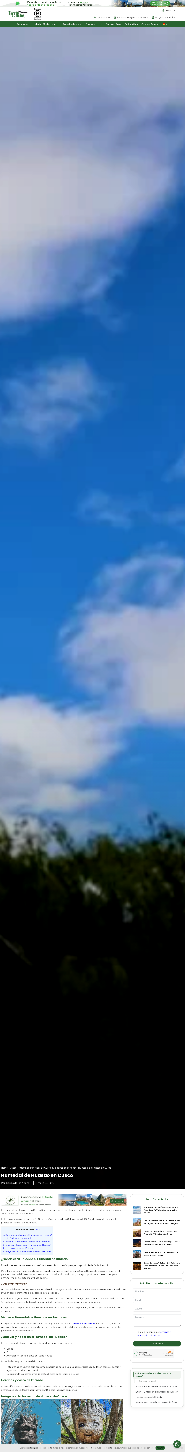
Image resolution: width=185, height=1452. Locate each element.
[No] (181, 1448)
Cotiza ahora (117, 1201)
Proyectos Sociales (165, 17)
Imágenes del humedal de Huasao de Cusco (27, 1251)
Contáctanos (104, 17)
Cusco (13, 1168)
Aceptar (160, 1448)
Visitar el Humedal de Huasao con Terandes (26, 1241)
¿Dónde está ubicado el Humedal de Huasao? (27, 1235)
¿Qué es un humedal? (18, 1238)
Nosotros (170, 10)
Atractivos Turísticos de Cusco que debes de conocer (47, 1168)
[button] (24, 24)
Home (4, 1168)
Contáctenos (157, 1343)
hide (38, 1230)
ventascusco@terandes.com (132, 17)
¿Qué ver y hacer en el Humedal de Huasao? (27, 1245)
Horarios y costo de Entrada (18, 1248)
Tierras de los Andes (83, 1323)
